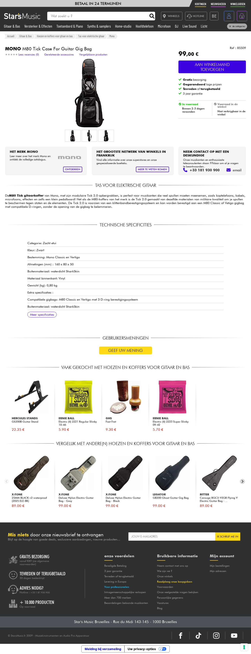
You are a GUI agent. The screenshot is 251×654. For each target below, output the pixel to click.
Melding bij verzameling (103, 649)
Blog (159, 608)
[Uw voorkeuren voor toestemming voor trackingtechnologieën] (244, 647)
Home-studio (123, 26)
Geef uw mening (125, 350)
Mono (112, 36)
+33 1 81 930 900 (40, 592)
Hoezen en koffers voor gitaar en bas (55, 36)
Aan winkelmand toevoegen (212, 67)
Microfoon (164, 26)
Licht (204, 26)
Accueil (10, 36)
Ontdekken (72, 169)
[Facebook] (180, 635)
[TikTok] (198, 635)
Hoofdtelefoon (145, 26)
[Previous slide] (6, 481)
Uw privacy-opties (142, 649)
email (237, 170)
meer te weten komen (152, 169)
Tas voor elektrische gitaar (91, 36)
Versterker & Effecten (38, 26)
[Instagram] (216, 635)
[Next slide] (242, 481)
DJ (177, 26)
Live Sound (190, 26)
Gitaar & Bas (12, 26)
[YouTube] (234, 635)
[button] (73, 136)
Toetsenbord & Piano (70, 26)
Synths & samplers (99, 26)
